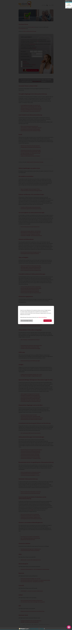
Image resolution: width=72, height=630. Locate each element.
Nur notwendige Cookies (26, 320)
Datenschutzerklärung (42, 317)
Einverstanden (47, 320)
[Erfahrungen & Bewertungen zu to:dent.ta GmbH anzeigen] (68, 4)
